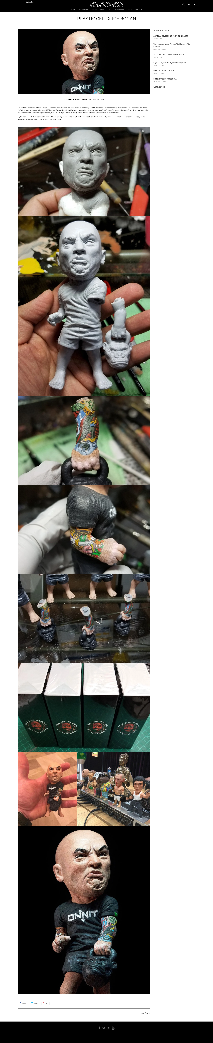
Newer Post (144, 1013)
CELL (110, 9)
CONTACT (138, 9)
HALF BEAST (119, 9)
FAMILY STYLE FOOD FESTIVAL (165, 79)
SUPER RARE (83, 9)
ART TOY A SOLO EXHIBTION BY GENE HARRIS (170, 36)
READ (130, 9)
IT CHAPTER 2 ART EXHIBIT (163, 71)
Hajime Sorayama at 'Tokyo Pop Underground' (169, 63)
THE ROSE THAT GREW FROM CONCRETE (169, 55)
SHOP (102, 9)
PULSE (94, 9)
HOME (73, 9)
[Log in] (189, 4)
